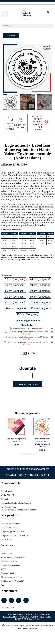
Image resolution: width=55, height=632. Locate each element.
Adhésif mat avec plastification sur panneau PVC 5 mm (28, 338)
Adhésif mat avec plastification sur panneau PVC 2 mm (28, 333)
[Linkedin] (18, 600)
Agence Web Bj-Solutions (35, 617)
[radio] (15, 279)
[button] (4, 14)
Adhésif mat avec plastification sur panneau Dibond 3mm (28, 343)
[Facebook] (4, 600)
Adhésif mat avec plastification (28, 328)
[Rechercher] (52, 26)
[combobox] (24, 26)
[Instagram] (11, 600)
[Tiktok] (26, 600)
